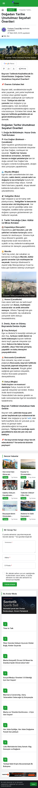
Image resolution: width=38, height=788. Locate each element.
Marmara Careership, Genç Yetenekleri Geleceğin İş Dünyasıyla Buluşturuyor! (18, 697)
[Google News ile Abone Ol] (9, 64)
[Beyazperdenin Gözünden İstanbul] (10, 510)
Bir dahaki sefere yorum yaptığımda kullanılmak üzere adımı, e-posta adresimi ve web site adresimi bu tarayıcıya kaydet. (20, 576)
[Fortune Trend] (16, 3)
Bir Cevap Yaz (10, 530)
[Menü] (4, 3)
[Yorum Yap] (4, 69)
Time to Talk (8, 628)
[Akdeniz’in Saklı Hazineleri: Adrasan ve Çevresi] (28, 510)
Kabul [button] (33, 784)
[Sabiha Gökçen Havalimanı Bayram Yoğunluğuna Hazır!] (10, 489)
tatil (29, 418)
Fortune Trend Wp (15, 28)
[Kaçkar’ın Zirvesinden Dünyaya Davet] (28, 469)
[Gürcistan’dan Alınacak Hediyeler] (10, 469)
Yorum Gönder (9, 584)
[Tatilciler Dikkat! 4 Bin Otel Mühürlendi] (28, 489)
